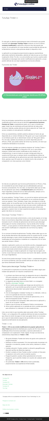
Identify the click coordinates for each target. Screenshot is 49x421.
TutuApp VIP (6, 386)
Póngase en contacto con (9, 400)
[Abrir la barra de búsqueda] (44, 9)
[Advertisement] (24, 31)
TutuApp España (31, 419)
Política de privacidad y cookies (11, 409)
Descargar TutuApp (7, 384)
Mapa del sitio (6, 405)
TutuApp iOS (6, 378)
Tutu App (5, 388)
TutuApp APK (6, 382)
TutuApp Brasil (38, 419)
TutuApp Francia (22, 419)
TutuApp (5, 380)
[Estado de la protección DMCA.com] (6, 413)
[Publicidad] (24, 109)
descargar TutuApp (18, 283)
